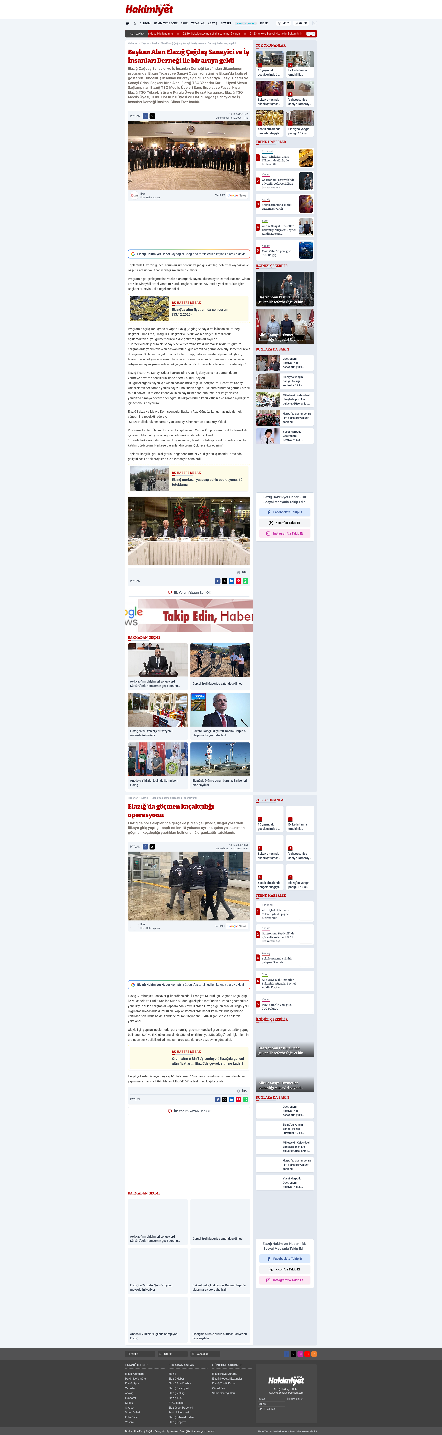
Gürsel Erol (218, 1388)
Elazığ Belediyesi (179, 1388)
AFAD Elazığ (176, 1402)
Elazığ (172, 1373)
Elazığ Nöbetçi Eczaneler (227, 1378)
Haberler (133, 43)
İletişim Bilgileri (295, 1399)
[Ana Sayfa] (134, 23)
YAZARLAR (203, 1354)
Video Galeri (132, 1412)
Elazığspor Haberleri (181, 1407)
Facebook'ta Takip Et (287, 512)
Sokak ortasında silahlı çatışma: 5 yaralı (179, 33)
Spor (184, 23)
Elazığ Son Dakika (180, 1383)
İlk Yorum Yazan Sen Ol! (192, 593)
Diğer (264, 23)
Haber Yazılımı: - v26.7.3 (287, 1431)
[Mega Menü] (127, 23)
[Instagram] (300, 1354)
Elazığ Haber (176, 1378)
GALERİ (303, 23)
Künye (261, 1399)
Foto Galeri (131, 1417)
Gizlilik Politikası (266, 1409)
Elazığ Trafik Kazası (224, 1383)
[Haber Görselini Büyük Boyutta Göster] (189, 155)
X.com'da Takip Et (288, 523)
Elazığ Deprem (177, 1422)
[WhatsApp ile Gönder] (245, 581)
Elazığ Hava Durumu (224, 1373)
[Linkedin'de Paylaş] (231, 581)
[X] (293, 1354)
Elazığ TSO (175, 1398)
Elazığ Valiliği (177, 1393)
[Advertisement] (189, 225)
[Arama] (314, 23)
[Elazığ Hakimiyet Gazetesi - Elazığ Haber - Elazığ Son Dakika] (286, 1381)
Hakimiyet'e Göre (165, 23)
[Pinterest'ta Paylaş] (238, 581)
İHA (150, 195)
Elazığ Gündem (134, 1373)
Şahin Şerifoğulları (223, 1393)
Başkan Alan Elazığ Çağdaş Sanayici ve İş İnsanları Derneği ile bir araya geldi (194, 43)
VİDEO (286, 23)
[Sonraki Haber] (313, 34)
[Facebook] (286, 1354)
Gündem (145, 23)
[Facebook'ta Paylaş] (145, 116)
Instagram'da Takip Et (288, 533)
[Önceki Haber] (308, 34)
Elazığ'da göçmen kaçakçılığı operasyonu (174, 797)
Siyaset (226, 23)
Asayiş (212, 23)
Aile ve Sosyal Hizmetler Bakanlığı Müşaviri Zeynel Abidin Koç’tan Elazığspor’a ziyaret (274, 33)
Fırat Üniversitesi (179, 1412)
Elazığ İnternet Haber (181, 1417)
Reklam (262, 1404)
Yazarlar (198, 23)
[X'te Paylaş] (152, 116)
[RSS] (314, 1354)
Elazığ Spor (132, 1383)
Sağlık (129, 1402)
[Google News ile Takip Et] (237, 195)
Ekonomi (130, 1398)
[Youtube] (307, 1354)
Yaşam (145, 43)
